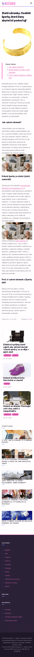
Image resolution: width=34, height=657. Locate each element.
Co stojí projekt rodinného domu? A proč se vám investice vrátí (16, 461)
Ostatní (30, 319)
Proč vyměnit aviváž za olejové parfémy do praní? (17, 522)
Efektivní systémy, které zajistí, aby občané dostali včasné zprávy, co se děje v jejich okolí (16, 348)
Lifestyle (7, 355)
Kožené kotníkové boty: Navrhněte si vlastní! (14, 379)
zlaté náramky (21, 241)
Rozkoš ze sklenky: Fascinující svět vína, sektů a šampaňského (16, 408)
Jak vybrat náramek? (16, 67)
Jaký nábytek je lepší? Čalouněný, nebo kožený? (14, 482)
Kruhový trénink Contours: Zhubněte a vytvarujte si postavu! (15, 502)
